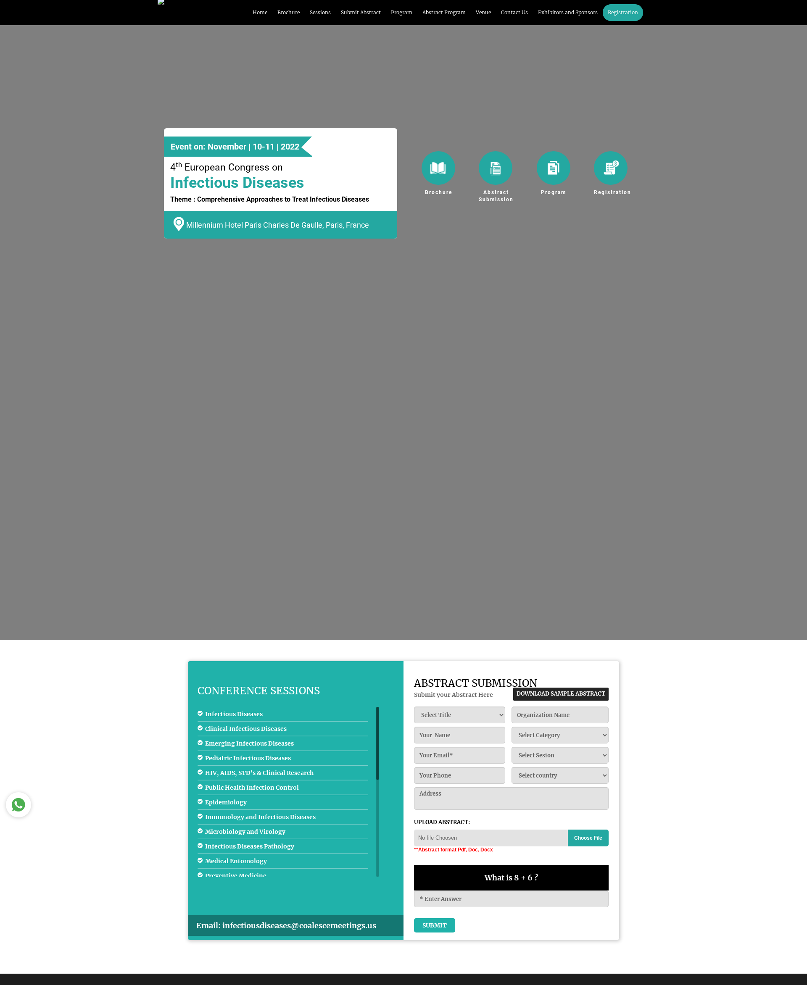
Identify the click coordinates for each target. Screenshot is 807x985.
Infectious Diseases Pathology (249, 846)
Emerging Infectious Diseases (249, 743)
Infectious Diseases (234, 714)
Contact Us (514, 12)
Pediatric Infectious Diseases (248, 758)
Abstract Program (444, 12)
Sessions (320, 12)
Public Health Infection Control (252, 787)
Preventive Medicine (235, 876)
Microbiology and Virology (245, 831)
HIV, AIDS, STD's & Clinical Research (259, 773)
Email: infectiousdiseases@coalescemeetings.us (286, 925)
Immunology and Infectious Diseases (260, 817)
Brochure (288, 12)
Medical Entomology (236, 861)
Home (260, 12)
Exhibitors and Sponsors (568, 12)
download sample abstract (561, 693)
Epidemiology (226, 802)
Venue (483, 12)
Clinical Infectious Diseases (246, 729)
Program (401, 12)
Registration (623, 12)
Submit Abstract (361, 12)
